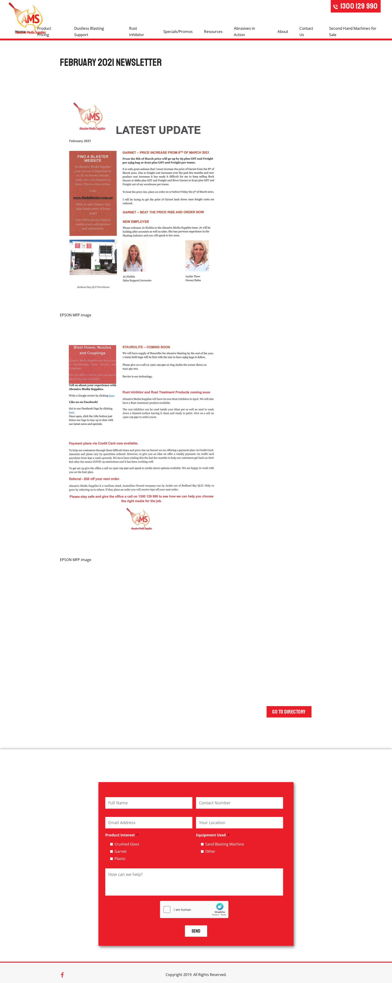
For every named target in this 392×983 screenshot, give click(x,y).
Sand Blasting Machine (224, 844)
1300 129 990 (359, 6)
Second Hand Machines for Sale (352, 31)
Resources (213, 31)
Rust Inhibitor (136, 31)
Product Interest (122, 835)
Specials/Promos (178, 31)
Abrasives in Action (244, 31)
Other (210, 851)
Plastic (120, 858)
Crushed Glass (127, 844)
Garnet (121, 851)
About (282, 31)
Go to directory (289, 711)
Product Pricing (44, 31)
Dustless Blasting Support (89, 31)
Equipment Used (213, 835)
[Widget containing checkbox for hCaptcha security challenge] (194, 909)
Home (20, 31)
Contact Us (306, 31)
